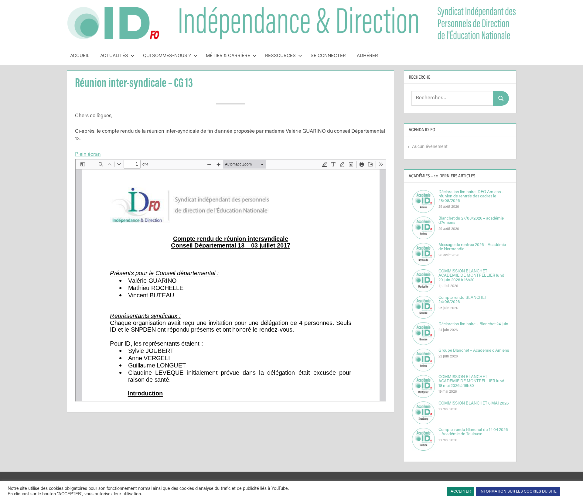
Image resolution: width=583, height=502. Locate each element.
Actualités (114, 55)
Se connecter (328, 55)
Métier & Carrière (228, 55)
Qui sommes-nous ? (167, 55)
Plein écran (88, 154)
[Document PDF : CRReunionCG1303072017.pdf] (230, 280)
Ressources (280, 55)
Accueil (79, 55)
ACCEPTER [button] (461, 491)
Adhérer (367, 55)
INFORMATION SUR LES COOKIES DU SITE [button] (518, 491)
